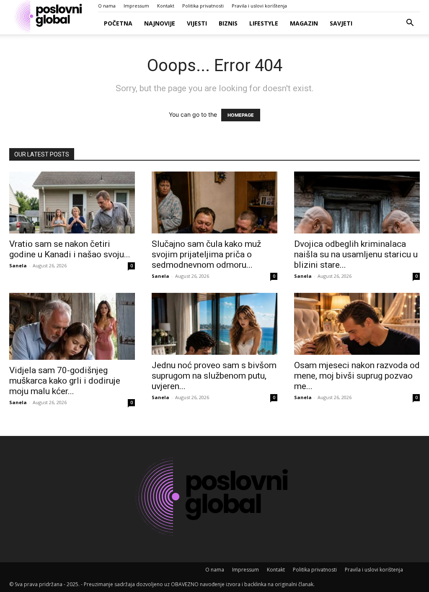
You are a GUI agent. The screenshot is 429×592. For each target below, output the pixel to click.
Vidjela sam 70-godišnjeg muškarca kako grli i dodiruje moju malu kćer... (64, 380)
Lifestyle (263, 23)
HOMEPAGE (240, 115)
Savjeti (341, 23)
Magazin (304, 23)
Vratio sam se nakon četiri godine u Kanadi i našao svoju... (69, 249)
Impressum (136, 6)
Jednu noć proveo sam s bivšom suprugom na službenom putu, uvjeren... (214, 375)
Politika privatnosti (203, 6)
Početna (118, 23)
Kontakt (165, 6)
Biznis (228, 23)
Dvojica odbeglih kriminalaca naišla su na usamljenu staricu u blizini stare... (356, 254)
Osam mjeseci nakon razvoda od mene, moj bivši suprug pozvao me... (357, 375)
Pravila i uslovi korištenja (259, 6)
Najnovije (159, 23)
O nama (107, 6)
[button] (410, 24)
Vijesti (197, 23)
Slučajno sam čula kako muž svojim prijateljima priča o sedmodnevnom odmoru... (206, 254)
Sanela (18, 265)
